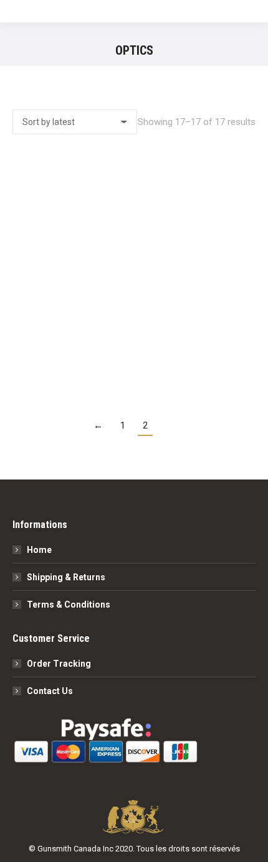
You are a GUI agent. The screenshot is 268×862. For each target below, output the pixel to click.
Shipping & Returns (66, 577)
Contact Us (50, 691)
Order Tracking (59, 664)
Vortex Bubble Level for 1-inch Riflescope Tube (134, 357)
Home (39, 550)
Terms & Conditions (68, 604)
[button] (239, 323)
